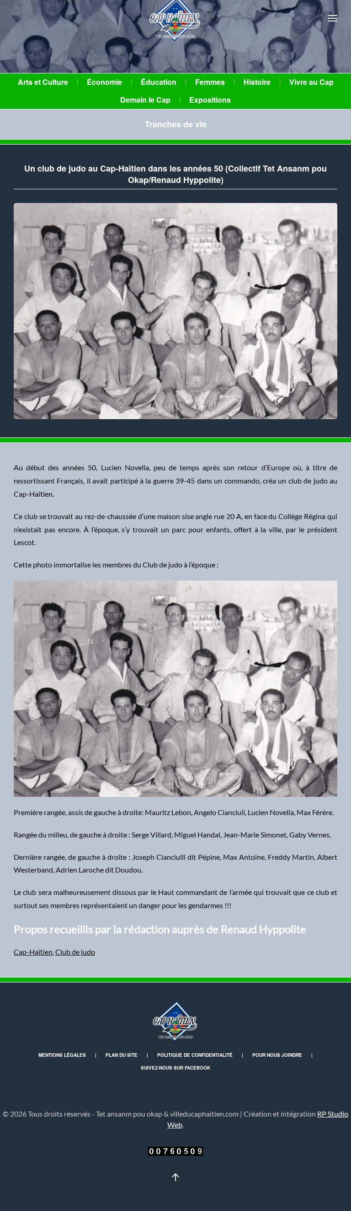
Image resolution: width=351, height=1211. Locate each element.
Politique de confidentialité (195, 1055)
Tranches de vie (176, 124)
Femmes (210, 82)
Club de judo (75, 951)
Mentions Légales (62, 1055)
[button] (332, 18)
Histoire (257, 82)
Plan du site (122, 1055)
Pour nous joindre (277, 1055)
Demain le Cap (145, 99)
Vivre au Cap (311, 82)
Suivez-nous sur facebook (175, 1068)
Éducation (158, 82)
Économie (104, 82)
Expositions (210, 99)
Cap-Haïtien (33, 951)
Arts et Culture (43, 82)
